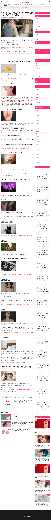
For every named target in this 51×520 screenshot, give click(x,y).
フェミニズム (45, 241)
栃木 (46, 230)
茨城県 (38, 115)
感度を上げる (47, 215)
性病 (48, 365)
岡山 (46, 239)
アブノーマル (41, 174)
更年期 (45, 345)
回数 (43, 237)
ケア (45, 317)
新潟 (37, 211)
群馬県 (41, 241)
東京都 (38, 123)
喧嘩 (44, 226)
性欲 (45, 402)
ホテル (37, 378)
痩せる (37, 406)
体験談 (42, 280)
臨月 (45, 252)
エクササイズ (39, 73)
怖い (37, 356)
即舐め (41, 274)
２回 (37, 180)
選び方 (41, 261)
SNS (37, 226)
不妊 (37, 55)
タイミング (47, 313)
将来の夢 (38, 395)
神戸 (40, 376)
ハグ (41, 224)
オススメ (38, 230)
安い (44, 291)
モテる (46, 332)
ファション (29, 4)
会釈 (47, 276)
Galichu (28, 516)
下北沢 (41, 265)
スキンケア (39, 76)
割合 (37, 302)
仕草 (46, 400)
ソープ (47, 180)
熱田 (44, 228)
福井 (37, 337)
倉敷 (41, 185)
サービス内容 (45, 387)
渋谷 (41, 354)
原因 (46, 404)
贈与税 (45, 395)
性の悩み (38, 50)
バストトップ (45, 302)
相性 (42, 352)
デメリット (38, 317)
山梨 (40, 200)
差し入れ (41, 198)
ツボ (37, 304)
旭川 (44, 337)
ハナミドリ (38, 267)
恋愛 (6, 4)
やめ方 (37, 178)
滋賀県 (38, 141)
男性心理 (38, 29)
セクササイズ (46, 189)
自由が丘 (41, 202)
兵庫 (37, 278)
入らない (46, 280)
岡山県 (38, 152)
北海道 (38, 110)
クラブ (41, 378)
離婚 (37, 34)
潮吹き (41, 356)
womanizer (44, 365)
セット (46, 174)
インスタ (38, 380)
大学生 (37, 287)
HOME (3, 7)
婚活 (37, 39)
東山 (45, 202)
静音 (42, 252)
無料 (45, 287)
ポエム (37, 350)
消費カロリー (38, 404)
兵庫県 (38, 146)
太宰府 (46, 352)
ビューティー (23, 4)
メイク (38, 63)
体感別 (37, 391)
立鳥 (44, 235)
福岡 (43, 306)
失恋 (37, 21)
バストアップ (38, 243)
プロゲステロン (39, 358)
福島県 (37, 274)
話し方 (45, 354)
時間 (37, 315)
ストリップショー (39, 235)
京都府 (38, 144)
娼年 (42, 267)
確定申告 (46, 178)
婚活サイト (44, 213)
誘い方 (37, 293)
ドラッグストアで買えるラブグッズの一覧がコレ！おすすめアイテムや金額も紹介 (42, 505)
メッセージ (38, 328)
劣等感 (37, 198)
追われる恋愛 (38, 400)
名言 (37, 191)
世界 (41, 324)
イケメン (41, 332)
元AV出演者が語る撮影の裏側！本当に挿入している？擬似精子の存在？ (42, 491)
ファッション (39, 81)
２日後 (37, 345)
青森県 (38, 112)
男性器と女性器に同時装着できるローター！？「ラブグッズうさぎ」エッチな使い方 (22, 430)
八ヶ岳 (37, 324)
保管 (37, 389)
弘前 (47, 217)
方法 (37, 376)
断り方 (43, 343)
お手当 (47, 193)
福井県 (38, 131)
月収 (42, 317)
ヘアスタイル (39, 84)
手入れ (43, 404)
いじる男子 (38, 172)
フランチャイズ (39, 365)
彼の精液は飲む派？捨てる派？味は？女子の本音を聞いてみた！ (42, 446)
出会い (14, 4)
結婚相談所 (45, 300)
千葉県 (45, 224)
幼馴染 (41, 408)
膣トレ (47, 341)
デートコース (46, 380)
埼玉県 (38, 120)
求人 (40, 176)
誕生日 (43, 193)
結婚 (9, 4)
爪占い (46, 330)
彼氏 (37, 306)
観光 (43, 200)
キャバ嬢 (42, 313)
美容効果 (38, 313)
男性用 (45, 261)
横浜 (40, 306)
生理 (37, 94)
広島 (41, 187)
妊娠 (18, 4)
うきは (37, 187)
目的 (47, 254)
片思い (38, 18)
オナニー (45, 319)
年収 (40, 315)
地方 (46, 343)
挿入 (37, 319)
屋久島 (43, 400)
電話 (41, 228)
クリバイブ (38, 341)
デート (37, 261)
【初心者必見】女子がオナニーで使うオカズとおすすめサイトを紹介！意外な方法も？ (42, 460)
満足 (37, 254)
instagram (38, 330)
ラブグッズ (41, 367)
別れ (37, 213)
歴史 (43, 363)
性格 (37, 387)
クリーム (41, 226)
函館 (40, 213)
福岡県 (38, 154)
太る (47, 191)
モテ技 (15, 17)
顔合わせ (38, 300)
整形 (40, 180)
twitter (42, 239)
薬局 (47, 176)
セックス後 (38, 252)
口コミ (46, 382)
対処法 (48, 291)
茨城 (47, 200)
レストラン (38, 239)
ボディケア (39, 65)
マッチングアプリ (40, 44)
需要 (43, 180)
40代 (41, 345)
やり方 (18, 17)
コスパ (41, 406)
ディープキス (21, 17)
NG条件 (42, 330)
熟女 (43, 191)
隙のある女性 (38, 217)
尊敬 (37, 291)
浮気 (40, 278)
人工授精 (41, 391)
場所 (37, 241)
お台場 (41, 293)
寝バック (38, 224)
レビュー (43, 341)
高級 (44, 254)
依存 (48, 345)
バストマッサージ (45, 413)
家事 (37, 99)
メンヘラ (41, 319)
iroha (37, 326)
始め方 (41, 387)
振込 (41, 300)
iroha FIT (38, 204)
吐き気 (41, 337)
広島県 (38, 149)
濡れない (38, 280)
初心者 (37, 265)
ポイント (41, 250)
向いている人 (38, 193)
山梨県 (38, 133)
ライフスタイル (36, 4)
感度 (46, 204)
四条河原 (41, 189)
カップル (38, 26)
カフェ (46, 172)
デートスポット (43, 4)
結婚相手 (41, 289)
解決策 (45, 293)
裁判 (41, 380)
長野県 (38, 136)
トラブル (46, 391)
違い (37, 408)
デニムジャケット (45, 369)
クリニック (38, 352)
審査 (43, 315)
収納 (44, 324)
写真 (45, 328)
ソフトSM (42, 204)
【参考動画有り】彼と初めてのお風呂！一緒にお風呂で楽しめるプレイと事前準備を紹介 (22, 423)
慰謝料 (45, 378)
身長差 (37, 228)
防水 (47, 324)
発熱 (45, 265)
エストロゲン (38, 343)
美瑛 (44, 187)
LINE (46, 237)
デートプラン (38, 339)
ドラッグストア (46, 406)
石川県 (38, 128)
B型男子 (45, 274)
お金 (40, 256)
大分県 (38, 157)
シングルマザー (39, 393)
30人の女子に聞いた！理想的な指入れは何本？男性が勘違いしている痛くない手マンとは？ (42, 431)
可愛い (47, 306)
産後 (40, 191)
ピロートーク (44, 339)
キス (37, 202)
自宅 (37, 263)
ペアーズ (44, 263)
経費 (44, 408)
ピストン (42, 215)
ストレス (41, 178)
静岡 (37, 189)
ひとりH (43, 217)
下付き (45, 350)
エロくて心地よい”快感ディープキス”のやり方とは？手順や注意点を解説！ (18, 7)
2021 (37, 256)
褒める (41, 350)
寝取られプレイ (39, 237)
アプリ (41, 254)
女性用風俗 (43, 243)
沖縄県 (38, 162)
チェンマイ (41, 402)
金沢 (42, 172)
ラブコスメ (39, 78)
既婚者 (46, 248)
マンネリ (45, 389)
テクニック (47, 304)
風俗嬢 (37, 332)
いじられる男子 (46, 185)
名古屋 (46, 289)
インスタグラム (39, 363)
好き (37, 174)
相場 (45, 267)
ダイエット (39, 68)
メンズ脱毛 (41, 248)
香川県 (41, 287)
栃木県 (38, 118)
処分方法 (38, 354)
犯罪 (47, 376)
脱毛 (40, 263)
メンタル (38, 102)
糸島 (43, 278)
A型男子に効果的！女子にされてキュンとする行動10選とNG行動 (22, 415)
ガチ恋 (42, 382)
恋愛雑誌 (38, 215)
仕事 (37, 97)
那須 (37, 402)
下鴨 (37, 176)
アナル (37, 248)
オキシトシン (46, 326)
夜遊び (38, 89)
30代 (48, 328)
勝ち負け (45, 211)
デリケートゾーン (39, 413)
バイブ (44, 276)
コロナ (44, 358)
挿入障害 (41, 389)
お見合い (38, 47)
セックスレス (41, 304)
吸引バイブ (38, 382)
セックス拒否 (47, 198)
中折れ (41, 326)
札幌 (47, 228)
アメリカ (42, 230)
